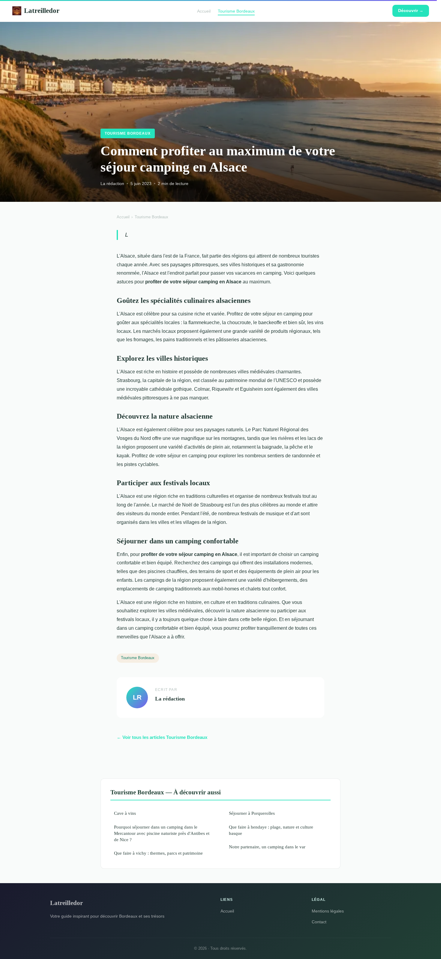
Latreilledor (41, 10)
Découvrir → (410, 10)
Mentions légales (328, 911)
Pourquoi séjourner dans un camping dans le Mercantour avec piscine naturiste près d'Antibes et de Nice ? (161, 833)
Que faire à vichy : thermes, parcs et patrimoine (158, 853)
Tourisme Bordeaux (236, 10)
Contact (319, 921)
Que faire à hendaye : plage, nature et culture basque (271, 830)
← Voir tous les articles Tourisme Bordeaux (162, 737)
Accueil (204, 10)
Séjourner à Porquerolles (252, 813)
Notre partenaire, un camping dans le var (267, 846)
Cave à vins (125, 813)
